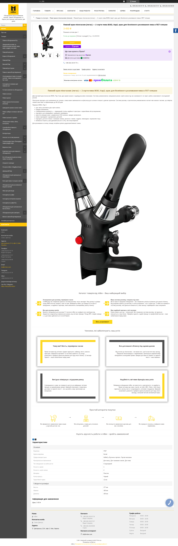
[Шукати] (25, 25)
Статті (146, 11)
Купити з (68, 46)
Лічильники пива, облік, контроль (10, 122)
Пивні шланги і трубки (10, 117)
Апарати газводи (8, 163)
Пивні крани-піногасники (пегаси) (11, 103)
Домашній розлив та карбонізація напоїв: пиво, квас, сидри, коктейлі (11, 46)
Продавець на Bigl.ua (89, 542)
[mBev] (13, 9)
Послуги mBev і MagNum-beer (12, 167)
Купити (72, 43)
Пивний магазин (8, 52)
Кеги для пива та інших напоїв (12, 181)
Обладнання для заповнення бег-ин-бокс (12, 208)
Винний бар (6, 64)
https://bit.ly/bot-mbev (8, 286)
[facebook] (33, 440)
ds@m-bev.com (6, 267)
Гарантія (111, 11)
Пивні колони (7, 94)
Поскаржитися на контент (82, 544)
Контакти (71, 11)
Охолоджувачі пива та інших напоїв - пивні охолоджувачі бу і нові (12, 78)
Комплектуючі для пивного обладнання (11, 152)
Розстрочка (99, 11)
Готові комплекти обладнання (12, 90)
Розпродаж (135, 11)
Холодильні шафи (8, 195)
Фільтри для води (8, 191)
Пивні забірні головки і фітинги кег (13, 112)
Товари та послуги (42, 18)
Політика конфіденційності (99, 544)
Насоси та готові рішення (11, 137)
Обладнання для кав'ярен (11, 213)
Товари (3, 36)
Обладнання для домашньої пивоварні (12, 176)
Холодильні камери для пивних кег (10, 85)
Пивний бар (6, 60)
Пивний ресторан (8, 68)
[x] (35, 440)
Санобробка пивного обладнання (9, 128)
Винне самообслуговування (12, 217)
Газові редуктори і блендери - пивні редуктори (12, 142)
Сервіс (122, 11)
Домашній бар (7, 171)
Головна (36, 11)
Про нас (3, 32)
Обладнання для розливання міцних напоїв (12, 186)
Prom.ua (99, 540)
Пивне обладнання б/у (10, 40)
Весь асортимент (102, 322)
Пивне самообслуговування (12, 72)
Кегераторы (7, 133)
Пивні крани (7, 98)
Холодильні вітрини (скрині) (12, 199)
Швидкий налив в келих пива (12, 108)
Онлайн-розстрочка (7, 221)
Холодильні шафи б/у (9, 203)
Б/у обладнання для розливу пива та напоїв (12, 158)
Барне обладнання (9, 56)
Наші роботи (85, 11)
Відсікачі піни (7, 147)
